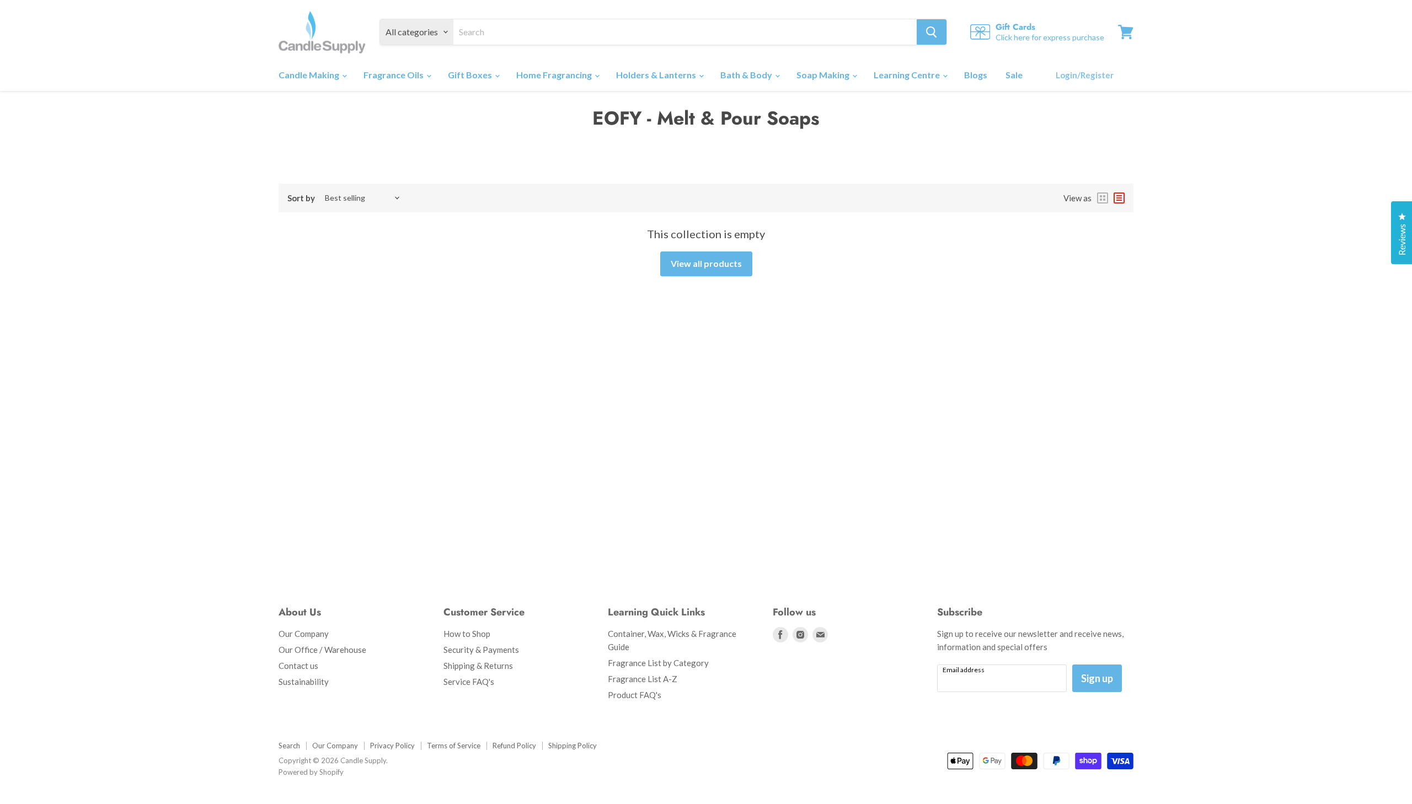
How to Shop (466, 634)
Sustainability (304, 682)
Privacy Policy (392, 745)
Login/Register (1085, 75)
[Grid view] (1102, 197)
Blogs (975, 74)
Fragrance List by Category (658, 663)
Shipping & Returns (478, 666)
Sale (1014, 74)
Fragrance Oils (394, 74)
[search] (685, 32)
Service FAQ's (468, 682)
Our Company (304, 634)
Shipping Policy (572, 745)
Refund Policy (514, 745)
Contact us (298, 666)
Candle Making (310, 74)
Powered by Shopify (311, 772)
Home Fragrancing (554, 74)
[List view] (1119, 197)
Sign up (1097, 678)
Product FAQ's (634, 695)
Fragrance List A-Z (642, 679)
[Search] (931, 32)
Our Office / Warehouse (322, 650)
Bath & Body (747, 74)
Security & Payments (481, 650)
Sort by (301, 198)
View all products (706, 263)
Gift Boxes (471, 74)
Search (289, 745)
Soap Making (823, 74)
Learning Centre (908, 74)
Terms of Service (453, 745)
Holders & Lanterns (657, 74)
